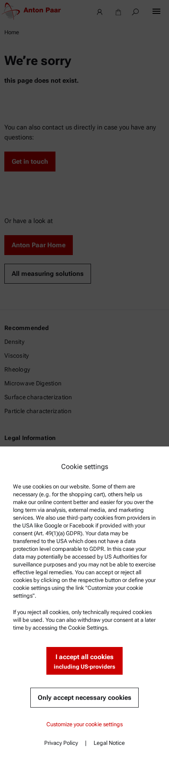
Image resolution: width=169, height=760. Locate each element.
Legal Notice (109, 743)
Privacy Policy (61, 743)
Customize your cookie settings (84, 724)
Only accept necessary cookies (84, 698)
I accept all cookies (84, 661)
